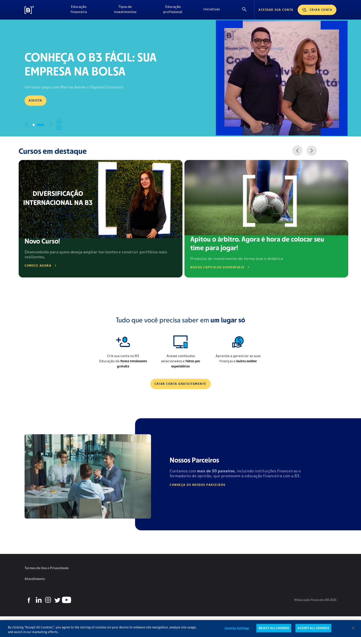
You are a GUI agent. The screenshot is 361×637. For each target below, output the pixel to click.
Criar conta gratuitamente (180, 384)
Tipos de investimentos (125, 9)
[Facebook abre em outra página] (29, 600)
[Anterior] (297, 150)
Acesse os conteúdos (48, 103)
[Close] (353, 628)
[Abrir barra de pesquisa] (244, 9)
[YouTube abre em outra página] (66, 600)
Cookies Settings (236, 628)
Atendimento (35, 579)
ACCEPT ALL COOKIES (313, 628)
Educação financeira (78, 9)
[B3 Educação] (40, 10)
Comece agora (38, 265)
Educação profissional (172, 9)
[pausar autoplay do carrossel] (59, 125)
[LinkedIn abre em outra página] (38, 600)
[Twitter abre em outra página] (57, 600)
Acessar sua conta (276, 10)
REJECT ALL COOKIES (274, 628)
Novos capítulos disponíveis (217, 267)
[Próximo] (311, 150)
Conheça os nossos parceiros (197, 485)
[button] (37, 125)
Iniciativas (211, 9)
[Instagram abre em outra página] (48, 600)
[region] (180, 628)
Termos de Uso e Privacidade (47, 568)
